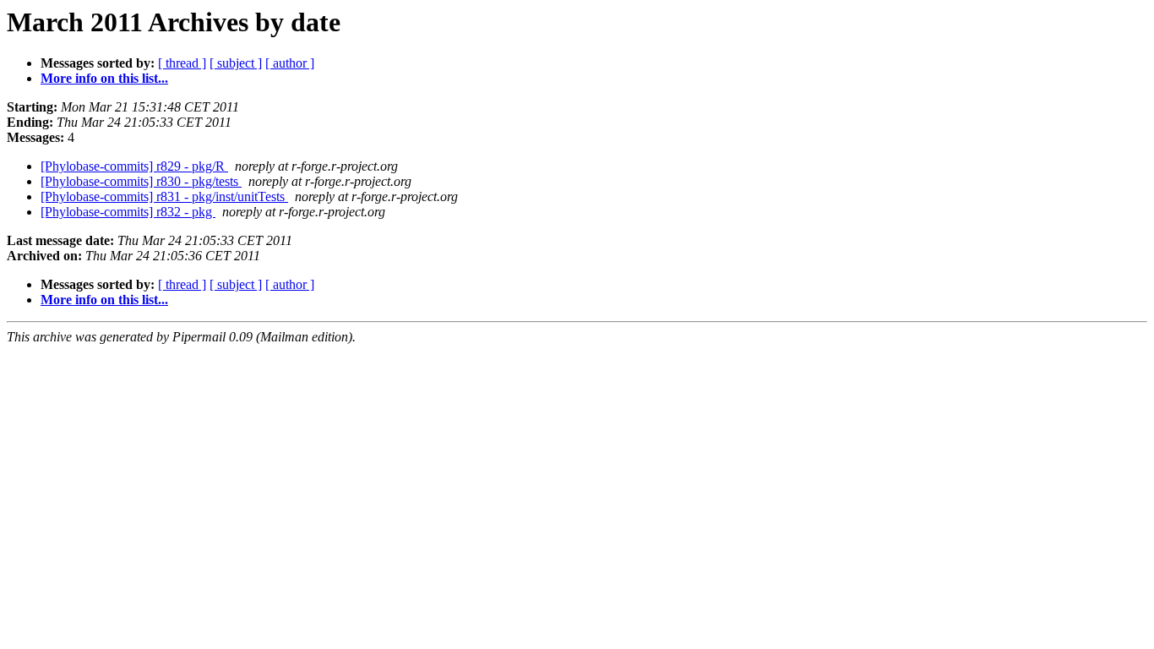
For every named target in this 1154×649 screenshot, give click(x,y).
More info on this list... (104, 78)
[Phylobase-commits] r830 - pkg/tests (141, 181)
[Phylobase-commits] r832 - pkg (128, 212)
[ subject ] (236, 63)
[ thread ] (182, 63)
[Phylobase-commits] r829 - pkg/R (134, 166)
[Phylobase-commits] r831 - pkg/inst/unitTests (164, 196)
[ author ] (289, 63)
